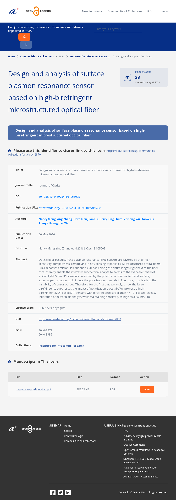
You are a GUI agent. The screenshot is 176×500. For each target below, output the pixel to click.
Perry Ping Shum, (112, 219)
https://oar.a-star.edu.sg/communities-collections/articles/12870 (80, 319)
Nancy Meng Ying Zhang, (56, 219)
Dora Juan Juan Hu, (87, 219)
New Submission (92, 11)
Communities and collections (80, 441)
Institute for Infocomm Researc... (90, 56)
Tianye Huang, (49, 223)
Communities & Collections (125, 11)
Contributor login (73, 436)
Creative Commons (134, 444)
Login (164, 11)
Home (11, 56)
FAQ (149, 11)
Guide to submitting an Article (139, 425)
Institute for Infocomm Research (61, 346)
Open (147, 389)
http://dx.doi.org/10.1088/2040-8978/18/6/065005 (70, 208)
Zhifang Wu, (132, 219)
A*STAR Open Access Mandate (140, 476)
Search (68, 430)
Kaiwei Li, (148, 219)
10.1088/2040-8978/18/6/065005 (59, 197)
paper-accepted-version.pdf (33, 389)
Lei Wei (64, 223)
